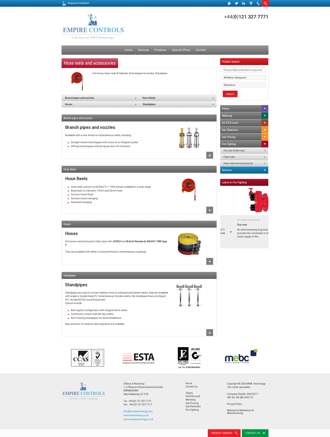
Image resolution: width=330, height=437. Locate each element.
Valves (225, 108)
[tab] (244, 108)
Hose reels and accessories (238, 163)
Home (129, 50)
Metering (227, 115)
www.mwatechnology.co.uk (138, 419)
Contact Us (191, 386)
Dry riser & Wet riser (234, 150)
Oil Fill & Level (230, 122)
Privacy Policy (234, 404)
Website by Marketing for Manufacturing (240, 412)
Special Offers (181, 50)
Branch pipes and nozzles (79, 98)
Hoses (68, 104)
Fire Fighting (229, 144)
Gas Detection (230, 130)
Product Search (230, 61)
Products (160, 50)
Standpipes (149, 104)
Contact (201, 50)
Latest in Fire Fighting (234, 182)
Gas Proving (228, 137)
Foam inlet (229, 157)
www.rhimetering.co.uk (136, 415)
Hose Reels (149, 98)
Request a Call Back (78, 3)
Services (143, 50)
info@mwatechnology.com (138, 411)
